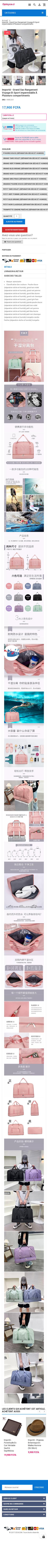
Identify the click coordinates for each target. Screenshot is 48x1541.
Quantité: (7, 216)
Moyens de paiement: (11, 256)
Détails (8, 267)
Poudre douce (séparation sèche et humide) (23, 153)
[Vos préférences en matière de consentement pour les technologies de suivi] (43, 1536)
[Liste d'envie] (14, 1420)
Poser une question (13, 242)
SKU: (4, 100)
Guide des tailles (12, 276)
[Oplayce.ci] (24, 1528)
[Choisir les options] (9, 1420)
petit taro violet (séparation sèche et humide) (25, 189)
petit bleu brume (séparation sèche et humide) (25, 199)
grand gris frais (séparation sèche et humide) (24, 179)
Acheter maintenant (14, 230)
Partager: (6, 250)
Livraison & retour (13, 271)
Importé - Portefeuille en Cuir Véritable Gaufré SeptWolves (10, 1445)
